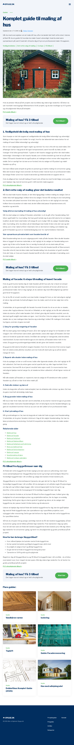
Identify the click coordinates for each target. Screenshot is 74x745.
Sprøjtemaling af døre (15, 455)
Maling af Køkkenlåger (15, 441)
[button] (69, 4)
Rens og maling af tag (14, 447)
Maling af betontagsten (15, 450)
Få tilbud (49, 46)
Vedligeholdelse (9, 46)
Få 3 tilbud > (60, 121)
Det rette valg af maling (26, 46)
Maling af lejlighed (13, 438)
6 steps (40, 46)
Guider (5, 12)
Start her (61, 575)
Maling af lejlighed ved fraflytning (19, 444)
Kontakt (64, 717)
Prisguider (51, 722)
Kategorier (51, 730)
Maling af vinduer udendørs (17, 458)
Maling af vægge (13, 452)
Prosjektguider (52, 717)
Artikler (50, 726)
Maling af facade (13, 436)
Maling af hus (11, 433)
